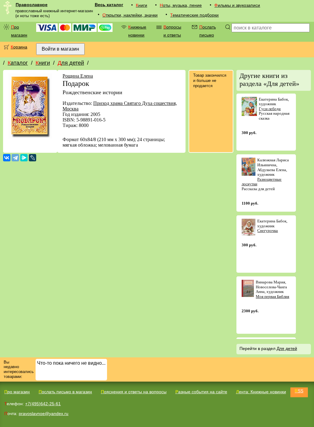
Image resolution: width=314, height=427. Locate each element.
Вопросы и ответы (172, 31)
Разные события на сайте (201, 391)
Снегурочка (267, 230)
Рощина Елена (78, 76)
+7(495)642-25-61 (43, 403)
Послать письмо (207, 31)
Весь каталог (109, 4)
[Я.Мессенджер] (24, 157)
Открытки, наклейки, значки (130, 15)
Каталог (18, 63)
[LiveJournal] (32, 157)
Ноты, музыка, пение (181, 5)
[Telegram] (15, 157)
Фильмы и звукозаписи (237, 5)
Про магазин (19, 31)
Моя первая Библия (272, 296)
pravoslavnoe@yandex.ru (43, 413)
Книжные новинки (137, 31)
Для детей (71, 63)
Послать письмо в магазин (65, 391)
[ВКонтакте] (6, 157)
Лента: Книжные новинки (261, 391)
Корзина (19, 46)
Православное (32, 4)
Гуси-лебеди (270, 108)
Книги (141, 5)
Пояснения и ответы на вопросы (134, 391)
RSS (299, 390)
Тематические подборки (194, 15)
